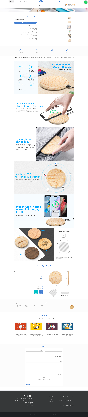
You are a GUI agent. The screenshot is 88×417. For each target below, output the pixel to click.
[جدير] (70, 4)
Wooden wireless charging (19, 57)
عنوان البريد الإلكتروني (58, 356)
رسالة (60, 361)
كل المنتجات (51, 396)
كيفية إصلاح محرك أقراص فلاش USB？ (67, 408)
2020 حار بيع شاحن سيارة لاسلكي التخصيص (66, 400)
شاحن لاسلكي (50, 401)
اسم (61, 350)
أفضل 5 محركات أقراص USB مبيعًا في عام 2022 (65, 403)
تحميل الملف (60, 374)
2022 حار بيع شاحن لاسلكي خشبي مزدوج (66, 405)
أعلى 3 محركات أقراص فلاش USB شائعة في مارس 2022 (65, 397)
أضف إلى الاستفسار (25, 22)
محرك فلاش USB (50, 399)
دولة (61, 369)
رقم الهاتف (41, 350)
